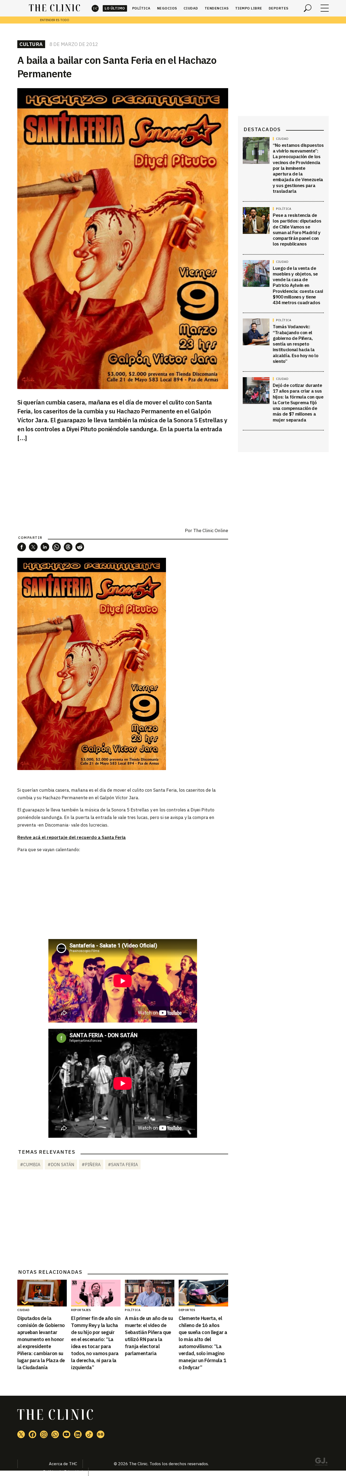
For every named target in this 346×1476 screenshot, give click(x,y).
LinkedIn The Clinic (78, 1434)
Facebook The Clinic (32, 1434)
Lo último (115, 8)
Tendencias (217, 8)
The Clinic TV (66, 1434)
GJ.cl (321, 1462)
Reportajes (81, 1310)
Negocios (167, 8)
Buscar (307, 8)
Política (141, 8)
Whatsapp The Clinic (55, 1434)
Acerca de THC (63, 1463)
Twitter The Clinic (21, 1434)
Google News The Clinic (100, 1434)
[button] (21, 547)
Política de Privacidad (63, 1471)
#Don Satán (61, 1164)
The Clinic (95, 8)
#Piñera (91, 1164)
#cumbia (30, 1164)
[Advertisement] (122, 896)
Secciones (325, 8)
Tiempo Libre (248, 8)
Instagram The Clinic (44, 1434)
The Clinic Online (210, 530)
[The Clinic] (54, 8)
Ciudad (191, 8)
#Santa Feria (123, 1164)
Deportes (278, 8)
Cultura (31, 44)
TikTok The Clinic (89, 1434)
